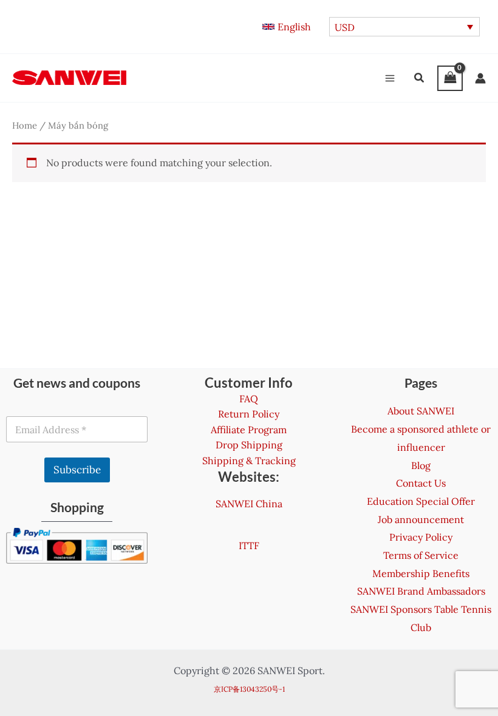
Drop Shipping (249, 445)
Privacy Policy (420, 537)
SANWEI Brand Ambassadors (421, 591)
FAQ (248, 399)
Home (24, 125)
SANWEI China (249, 504)
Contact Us (421, 483)
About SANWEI (420, 411)
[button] (286, 27)
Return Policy (248, 414)
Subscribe (77, 469)
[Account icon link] (480, 78)
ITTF (249, 545)
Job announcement (421, 519)
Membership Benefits (420, 573)
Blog (421, 465)
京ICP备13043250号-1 (249, 689)
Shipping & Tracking (249, 460)
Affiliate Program (249, 430)
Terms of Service (421, 555)
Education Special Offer (421, 501)
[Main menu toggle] (390, 78)
